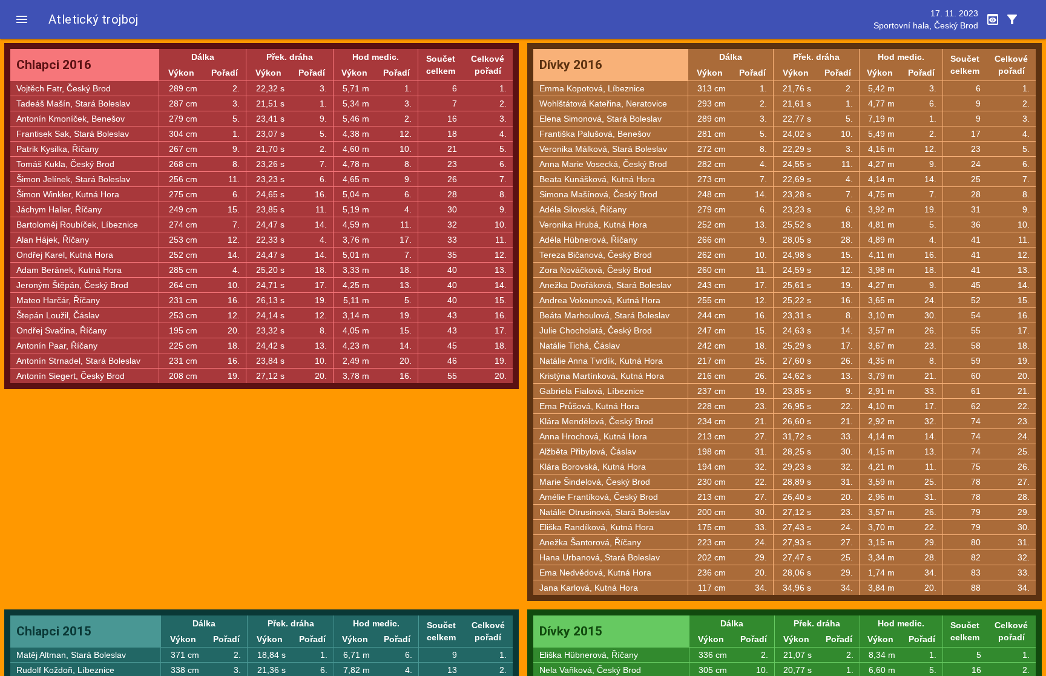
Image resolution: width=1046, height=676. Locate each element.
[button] (21, 19)
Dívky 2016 (570, 64)
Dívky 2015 (570, 631)
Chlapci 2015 (53, 631)
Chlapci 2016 (53, 64)
